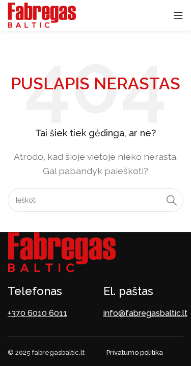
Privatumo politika (134, 352)
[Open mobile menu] (178, 15)
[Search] (171, 200)
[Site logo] (42, 14)
